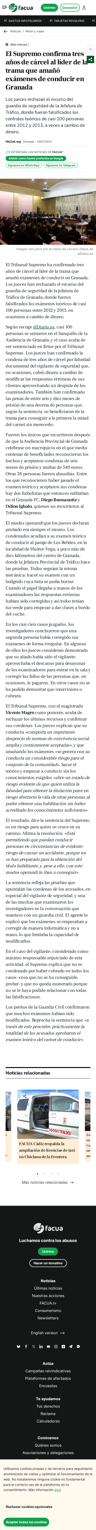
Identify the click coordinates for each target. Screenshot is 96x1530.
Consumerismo (48, 1310)
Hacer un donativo (48, 1263)
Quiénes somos (48, 1445)
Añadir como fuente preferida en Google (36, 158)
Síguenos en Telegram (61, 165)
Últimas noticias (48, 1288)
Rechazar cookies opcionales (29, 1507)
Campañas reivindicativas (48, 1371)
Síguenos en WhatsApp (24, 165)
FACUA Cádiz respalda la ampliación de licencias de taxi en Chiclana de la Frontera (47, 1150)
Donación (70, 8)
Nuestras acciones (48, 1296)
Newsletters (48, 1318)
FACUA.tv (48, 1303)
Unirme (49, 8)
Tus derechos (48, 1406)
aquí (57, 1490)
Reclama (48, 1414)
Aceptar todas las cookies (26, 1522)
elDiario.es (44, 327)
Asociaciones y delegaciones (48, 1453)
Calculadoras (48, 1421)
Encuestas (48, 1386)
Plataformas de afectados (48, 1378)
